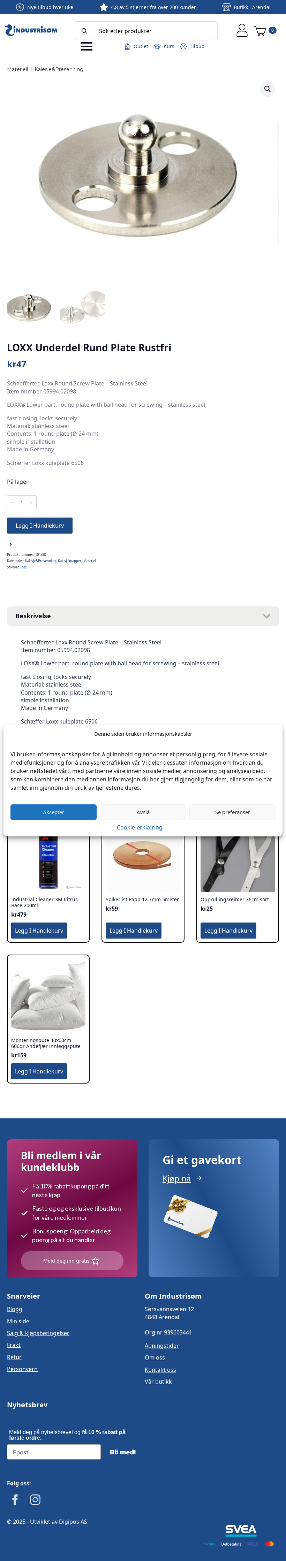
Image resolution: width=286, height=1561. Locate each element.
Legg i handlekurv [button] (39, 930)
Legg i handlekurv (40, 525)
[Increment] (31, 503)
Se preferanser (232, 812)
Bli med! (123, 1452)
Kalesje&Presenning (59, 69)
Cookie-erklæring (140, 827)
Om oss (155, 1357)
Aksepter (53, 812)
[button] (267, 89)
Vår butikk (158, 1381)
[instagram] (35, 1500)
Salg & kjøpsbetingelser (38, 1333)
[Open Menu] (86, 46)
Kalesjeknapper (69, 561)
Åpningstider (162, 1345)
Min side (18, 1321)
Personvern (22, 1369)
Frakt (14, 1345)
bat (24, 567)
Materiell (17, 69)
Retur (14, 1357)
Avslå (143, 812)
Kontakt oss (160, 1369)
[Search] (84, 31)
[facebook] (15, 1500)
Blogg (14, 1309)
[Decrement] (12, 503)
